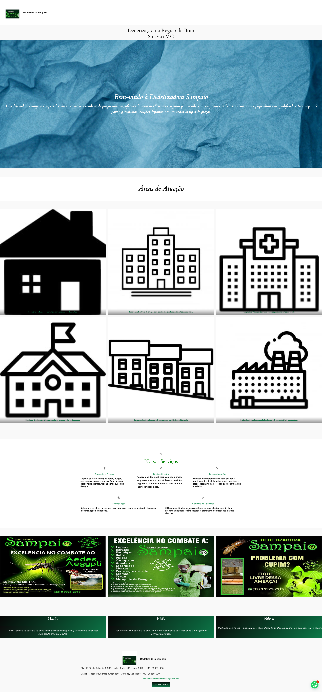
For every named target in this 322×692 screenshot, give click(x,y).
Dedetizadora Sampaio (35, 12)
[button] (314, 684)
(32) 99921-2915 (161, 684)
